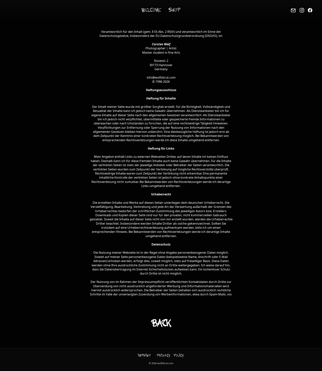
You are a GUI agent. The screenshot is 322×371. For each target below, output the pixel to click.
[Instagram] (302, 10)
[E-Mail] (293, 10)
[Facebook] (310, 10)
